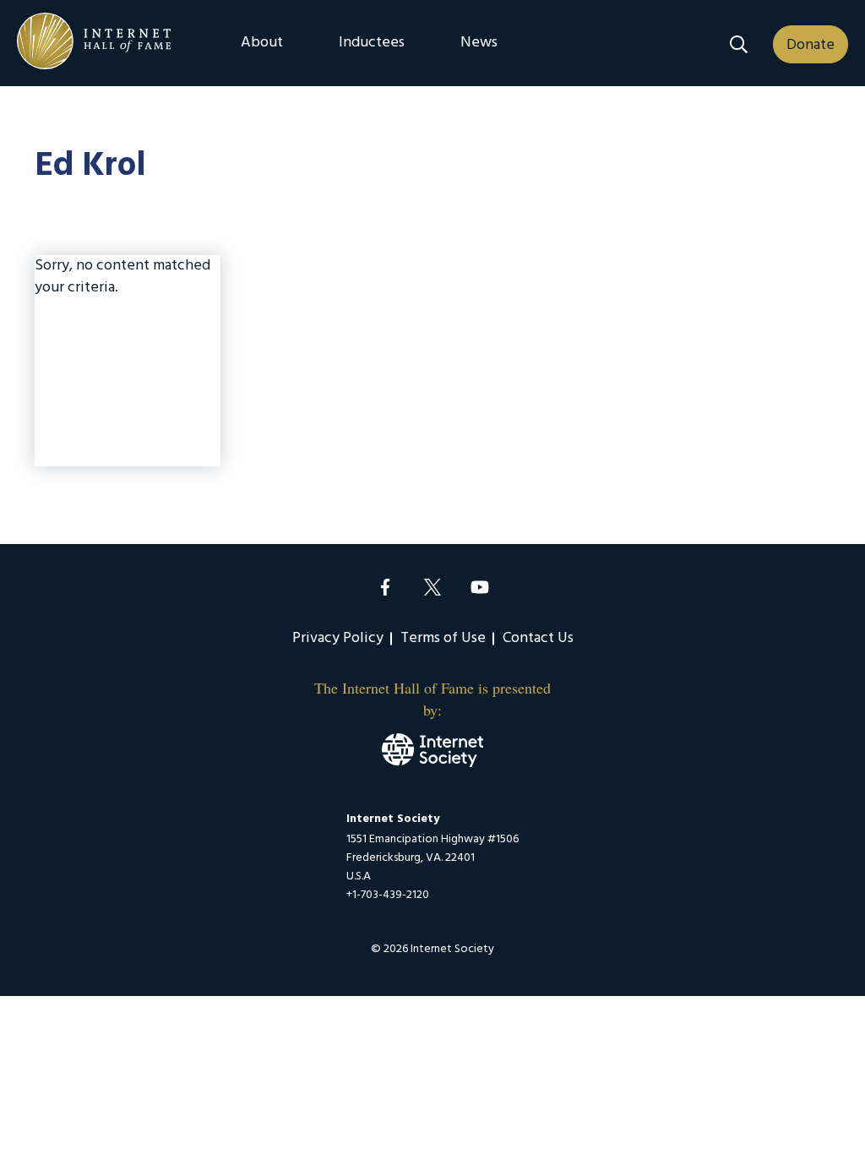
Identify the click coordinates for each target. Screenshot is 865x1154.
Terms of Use (443, 638)
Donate (810, 45)
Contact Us (538, 638)
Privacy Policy (338, 638)
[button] (738, 44)
